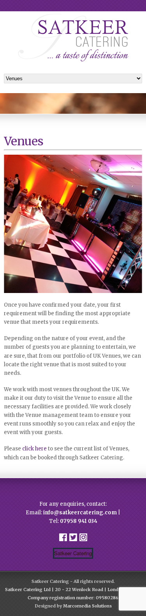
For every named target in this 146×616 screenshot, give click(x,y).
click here (34, 448)
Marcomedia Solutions (87, 606)
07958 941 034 (78, 521)
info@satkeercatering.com (80, 512)
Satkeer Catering (73, 553)
